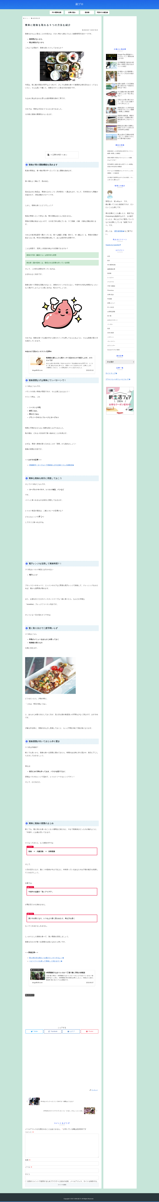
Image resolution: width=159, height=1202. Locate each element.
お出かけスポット (112, 320)
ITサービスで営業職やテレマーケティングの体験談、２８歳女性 (120, 172)
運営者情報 (118, 231)
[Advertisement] (62, 136)
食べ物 (109, 316)
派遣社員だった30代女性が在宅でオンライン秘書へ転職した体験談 (120, 152)
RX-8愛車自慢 (111, 264)
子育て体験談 (111, 286)
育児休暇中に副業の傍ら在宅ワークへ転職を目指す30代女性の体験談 (120, 165)
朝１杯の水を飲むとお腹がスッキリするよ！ (45, 958)
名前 (28, 1160)
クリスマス (110, 281)
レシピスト (110, 277)
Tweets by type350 (112, 245)
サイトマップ (110, 373)
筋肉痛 (109, 273)
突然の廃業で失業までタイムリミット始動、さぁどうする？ (120, 159)
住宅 (108, 256)
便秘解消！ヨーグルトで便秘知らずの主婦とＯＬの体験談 (50, 465)
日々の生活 (110, 307)
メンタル (110, 324)
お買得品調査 (111, 311)
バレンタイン (111, 341)
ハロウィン (110, 337)
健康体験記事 (30, 995)
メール (28, 1167)
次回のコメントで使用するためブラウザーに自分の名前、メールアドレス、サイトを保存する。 (62, 1181)
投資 (108, 328)
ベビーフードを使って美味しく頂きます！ (45, 961)
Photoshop (110, 290)
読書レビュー (111, 303)
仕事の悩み (110, 294)
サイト (27, 1174)
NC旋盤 (109, 299)
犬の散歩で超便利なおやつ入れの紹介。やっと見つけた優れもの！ (120, 178)
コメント (29, 1132)
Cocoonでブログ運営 (113, 349)
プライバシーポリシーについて (117, 379)
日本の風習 (110, 332)
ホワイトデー (111, 345)
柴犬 (108, 260)
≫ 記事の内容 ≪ (56, 155)
